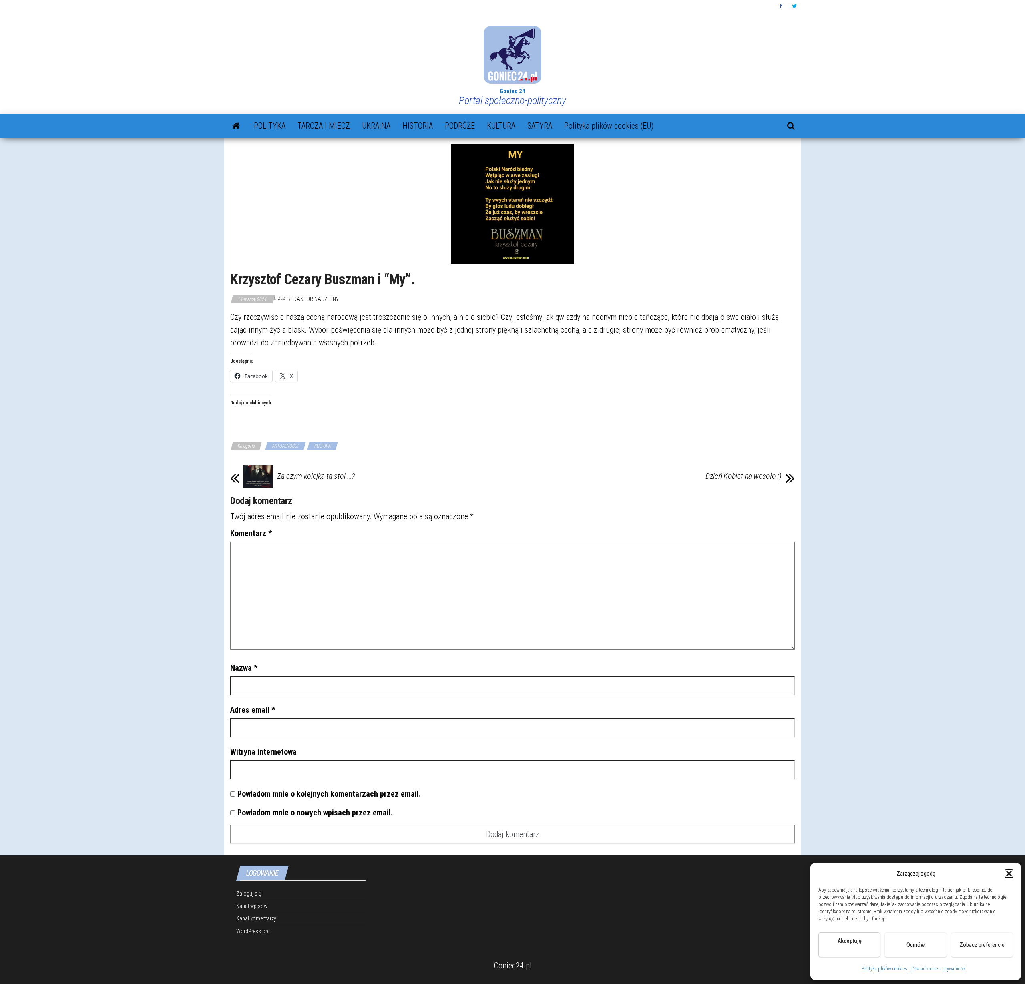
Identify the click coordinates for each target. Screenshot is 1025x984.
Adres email (252, 710)
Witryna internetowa (263, 752)
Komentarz (251, 533)
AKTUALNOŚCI (285, 446)
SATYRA (539, 126)
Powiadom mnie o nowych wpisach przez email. (315, 812)
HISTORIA (417, 126)
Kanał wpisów (251, 906)
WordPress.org (253, 931)
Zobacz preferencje (982, 944)
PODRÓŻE (460, 126)
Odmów (915, 944)
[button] (1009, 874)
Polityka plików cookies (884, 969)
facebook (781, 6)
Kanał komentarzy (256, 918)
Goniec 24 (512, 91)
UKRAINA (376, 126)
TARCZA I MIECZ (323, 126)
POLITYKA (269, 126)
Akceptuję (849, 949)
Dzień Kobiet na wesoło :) (743, 476)
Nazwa (243, 668)
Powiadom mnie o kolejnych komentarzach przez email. (329, 794)
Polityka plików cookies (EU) (608, 126)
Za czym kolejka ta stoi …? (316, 476)
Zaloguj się (248, 893)
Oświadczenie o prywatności (938, 969)
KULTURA (501, 126)
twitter (794, 6)
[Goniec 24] (236, 126)
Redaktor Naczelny (313, 299)
